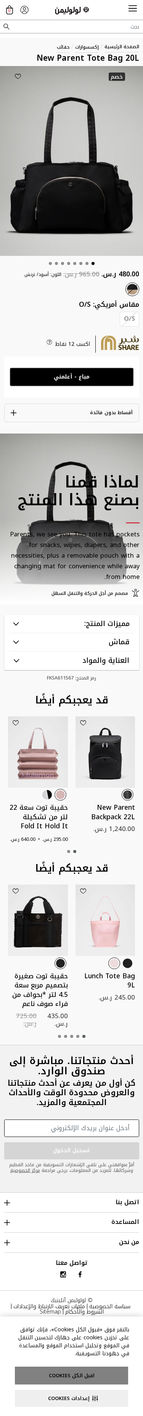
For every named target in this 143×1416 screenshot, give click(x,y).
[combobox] (71, 26)
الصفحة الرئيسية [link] (121, 46)
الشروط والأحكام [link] (84, 1311)
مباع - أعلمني (72, 377)
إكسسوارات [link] (87, 47)
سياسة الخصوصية (109, 1306)
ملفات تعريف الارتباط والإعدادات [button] (49, 1306)
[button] (132, 10)
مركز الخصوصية (25, 1170)
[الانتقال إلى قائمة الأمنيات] (18, 76)
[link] (24, 10)
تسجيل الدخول (71, 1150)
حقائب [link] (63, 47)
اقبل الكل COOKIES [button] (72, 1375)
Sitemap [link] (50, 1311)
